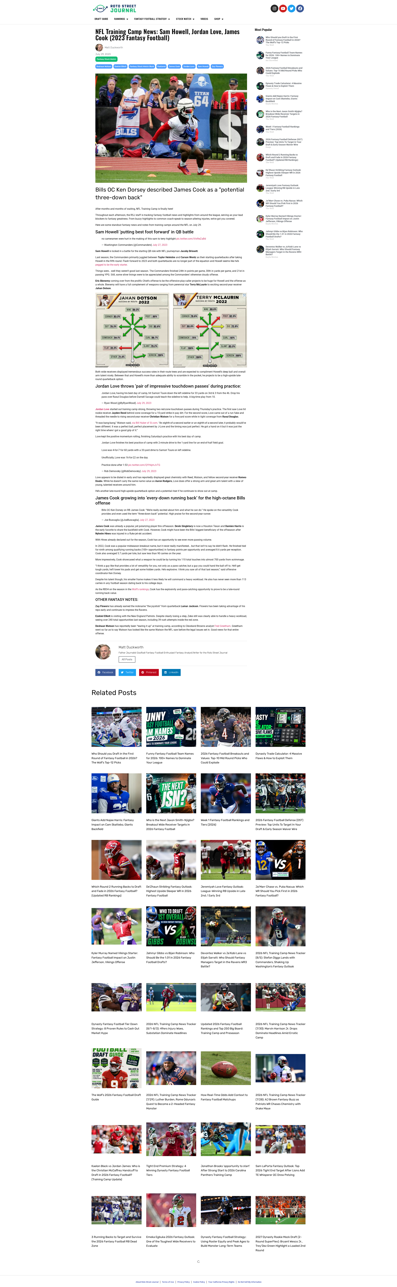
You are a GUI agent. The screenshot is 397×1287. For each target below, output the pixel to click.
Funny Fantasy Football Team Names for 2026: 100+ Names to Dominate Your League (284, 55)
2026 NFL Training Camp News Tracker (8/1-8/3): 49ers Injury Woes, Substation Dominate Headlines (171, 1028)
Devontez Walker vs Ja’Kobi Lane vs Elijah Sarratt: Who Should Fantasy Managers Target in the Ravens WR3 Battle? (283, 250)
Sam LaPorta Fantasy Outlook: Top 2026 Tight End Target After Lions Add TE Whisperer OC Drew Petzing (280, 1170)
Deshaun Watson (103, 66)
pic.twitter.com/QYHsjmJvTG (144, 464)
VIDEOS (204, 18)
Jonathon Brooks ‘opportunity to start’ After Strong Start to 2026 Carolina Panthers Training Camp (225, 1170)
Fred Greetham (222, 626)
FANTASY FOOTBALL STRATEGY (150, 18)
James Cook (174, 66)
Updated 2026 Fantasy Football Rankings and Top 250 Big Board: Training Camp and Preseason (222, 1028)
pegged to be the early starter (111, 264)
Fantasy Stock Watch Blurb (142, 66)
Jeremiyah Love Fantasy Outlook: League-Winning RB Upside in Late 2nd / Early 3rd (283, 188)
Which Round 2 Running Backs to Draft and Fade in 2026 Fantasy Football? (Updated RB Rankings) (282, 157)
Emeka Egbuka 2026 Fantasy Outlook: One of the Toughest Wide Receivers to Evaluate (170, 1241)
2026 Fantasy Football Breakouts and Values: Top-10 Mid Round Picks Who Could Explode (284, 70)
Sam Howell (203, 66)
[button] (105, 672)
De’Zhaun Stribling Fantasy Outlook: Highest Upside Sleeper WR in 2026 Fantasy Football (283, 173)
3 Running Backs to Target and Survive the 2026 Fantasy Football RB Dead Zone (116, 1241)
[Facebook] (300, 8)
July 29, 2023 (144, 403)
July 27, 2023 (160, 244)
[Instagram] (274, 8)
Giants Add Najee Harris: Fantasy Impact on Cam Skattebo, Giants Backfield (282, 99)
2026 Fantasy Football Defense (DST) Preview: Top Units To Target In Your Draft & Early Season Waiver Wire (284, 142)
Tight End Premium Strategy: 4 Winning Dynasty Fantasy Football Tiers (168, 1170)
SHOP (217, 18)
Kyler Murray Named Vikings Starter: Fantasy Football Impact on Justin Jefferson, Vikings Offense (284, 219)
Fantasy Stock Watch (106, 59)
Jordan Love (188, 66)
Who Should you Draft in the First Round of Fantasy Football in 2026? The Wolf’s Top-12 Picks (283, 40)
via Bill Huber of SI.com (144, 422)
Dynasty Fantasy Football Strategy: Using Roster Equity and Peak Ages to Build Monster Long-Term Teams (225, 1241)
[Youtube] (283, 8)
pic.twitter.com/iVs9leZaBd (191, 238)
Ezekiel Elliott (120, 66)
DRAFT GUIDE (101, 18)
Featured (161, 66)
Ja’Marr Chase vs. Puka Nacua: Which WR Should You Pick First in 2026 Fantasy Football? (284, 203)
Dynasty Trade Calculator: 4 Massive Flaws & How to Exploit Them (284, 84)
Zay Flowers (217, 66)
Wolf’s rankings (140, 589)
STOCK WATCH (183, 18)
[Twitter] (291, 8)
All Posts (127, 659)
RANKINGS (119, 18)
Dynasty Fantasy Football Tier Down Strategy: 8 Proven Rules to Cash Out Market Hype (115, 1028)
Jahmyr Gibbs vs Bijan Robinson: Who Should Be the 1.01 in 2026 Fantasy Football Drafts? (284, 234)
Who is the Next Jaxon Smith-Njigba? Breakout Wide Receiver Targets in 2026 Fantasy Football (284, 114)
